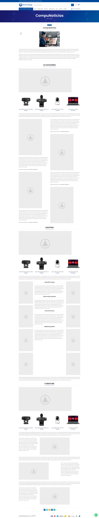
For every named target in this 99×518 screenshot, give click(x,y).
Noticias (51, 18)
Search (72, 5)
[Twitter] (47, 510)
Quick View (32, 96)
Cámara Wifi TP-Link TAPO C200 (57, 109)
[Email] (49, 510)
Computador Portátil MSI (73, 109)
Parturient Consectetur (33, 169)
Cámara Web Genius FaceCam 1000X (26, 109)
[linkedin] (52, 510)
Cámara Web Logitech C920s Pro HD (41, 109)
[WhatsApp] (54, 510)
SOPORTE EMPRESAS (76, 8)
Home (47, 18)
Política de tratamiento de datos (29, 516)
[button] (96, 515)
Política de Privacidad (21, 516)
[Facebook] (45, 510)
